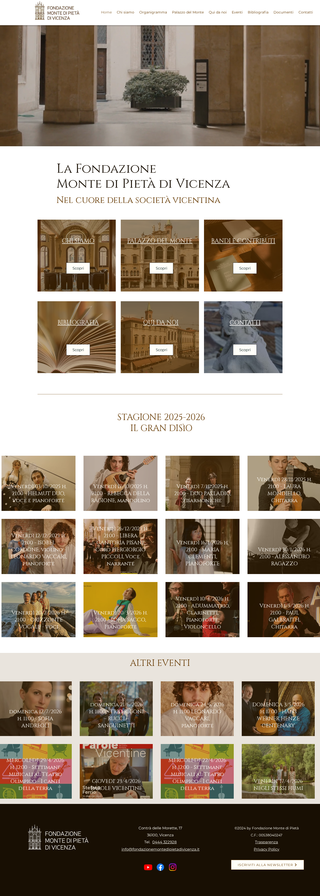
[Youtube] (148, 867)
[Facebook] (160, 867)
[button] (237, 12)
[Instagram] (173, 867)
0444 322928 (164, 842)
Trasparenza (266, 842)
